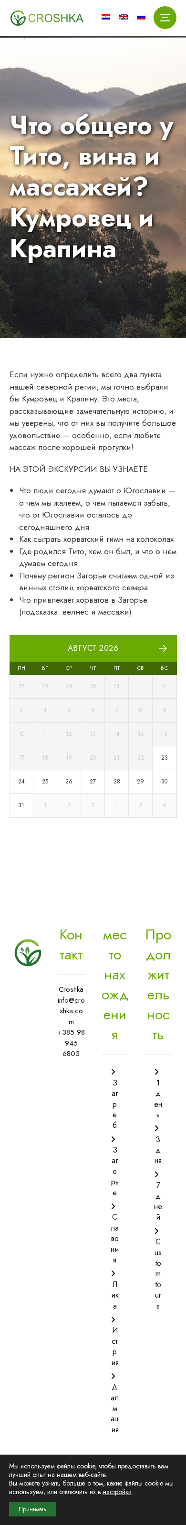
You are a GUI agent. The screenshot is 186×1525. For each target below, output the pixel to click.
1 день (158, 1098)
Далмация (115, 1408)
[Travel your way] (47, 18)
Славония (115, 1238)
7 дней (158, 1201)
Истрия (115, 1346)
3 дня (158, 1150)
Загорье (115, 1171)
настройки (117, 1491)
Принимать (32, 1509)
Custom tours (158, 1273)
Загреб (115, 1104)
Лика (115, 1295)
